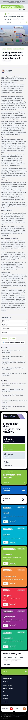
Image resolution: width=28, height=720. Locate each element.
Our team (5, 698)
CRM (4, 48)
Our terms (5, 702)
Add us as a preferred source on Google (14, 342)
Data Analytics (20, 16)
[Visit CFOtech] (9, 507)
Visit (5, 521)
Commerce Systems (18, 14)
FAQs (4, 691)
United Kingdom (16, 661)
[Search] (20, 22)
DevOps (9, 48)
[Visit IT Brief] (9, 590)
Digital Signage (7, 19)
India (16, 657)
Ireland (21, 657)
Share (5, 338)
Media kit (12, 521)
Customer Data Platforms (10, 16)
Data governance (18, 48)
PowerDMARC (4, 718)
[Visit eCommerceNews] (9, 549)
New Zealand (7, 661)
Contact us (6, 681)
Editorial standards (8, 688)
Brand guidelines (7, 678)
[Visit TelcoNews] (9, 632)
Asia (5, 657)
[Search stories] (26, 671)
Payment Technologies (18, 19)
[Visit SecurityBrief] (9, 611)
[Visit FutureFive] (9, 570)
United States (7, 664)
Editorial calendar (7, 685)
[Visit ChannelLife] (9, 528)
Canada (10, 657)
